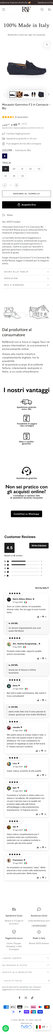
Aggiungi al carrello (26, 194)
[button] (42, 9)
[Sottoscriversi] (49, 981)
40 (14, 169)
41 (22, 169)
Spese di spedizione (20, 128)
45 (14, 176)
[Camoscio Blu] (4, 156)
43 (39, 169)
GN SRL (22, 1020)
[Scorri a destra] (49, 94)
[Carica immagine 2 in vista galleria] (19, 94)
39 (5, 169)
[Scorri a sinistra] (4, 94)
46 (22, 176)
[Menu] (3, 9)
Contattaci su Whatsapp (26, 514)
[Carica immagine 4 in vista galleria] (34, 94)
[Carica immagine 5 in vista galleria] (41, 94)
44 (5, 176)
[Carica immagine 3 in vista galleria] (26, 94)
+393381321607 (39, 925)
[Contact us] (5, 1028)
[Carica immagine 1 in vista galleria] (12, 94)
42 (30, 169)
